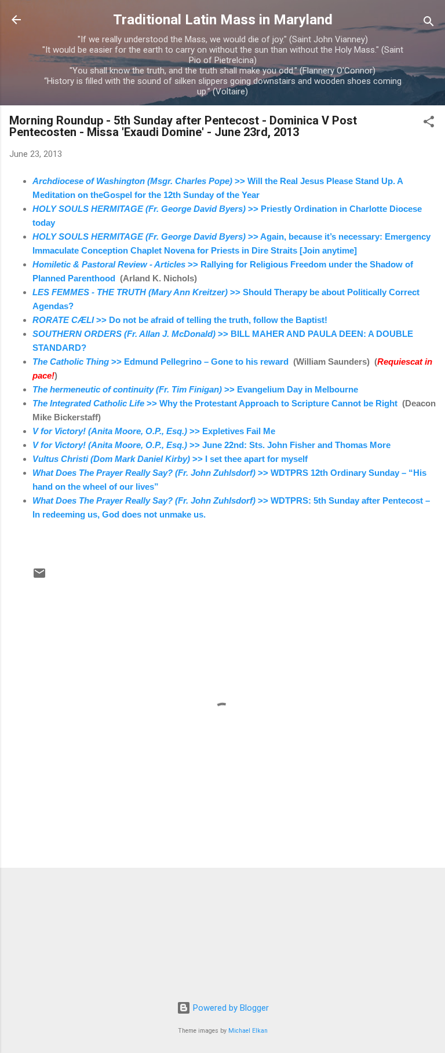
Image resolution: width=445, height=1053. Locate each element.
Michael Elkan (248, 1030)
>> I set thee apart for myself (170, 459)
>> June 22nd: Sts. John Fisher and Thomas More (211, 445)
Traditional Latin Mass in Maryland (223, 20)
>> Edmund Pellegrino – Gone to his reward (160, 361)
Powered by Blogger (230, 1008)
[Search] (429, 23)
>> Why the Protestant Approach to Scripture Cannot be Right (214, 403)
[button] (429, 124)
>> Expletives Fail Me (155, 431)
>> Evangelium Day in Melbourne (196, 389)
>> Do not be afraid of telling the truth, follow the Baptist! (181, 320)
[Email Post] (39, 577)
